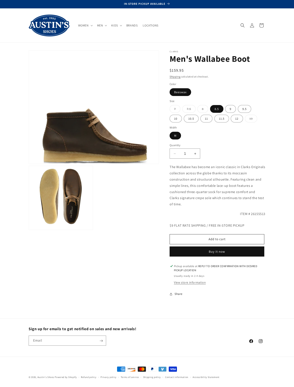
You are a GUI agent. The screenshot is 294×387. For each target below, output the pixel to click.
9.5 (244, 109)
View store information (190, 282)
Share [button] (179, 294)
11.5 (221, 119)
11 (206, 119)
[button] (85, 25)
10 (175, 119)
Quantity (175, 145)
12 (236, 119)
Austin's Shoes (46, 377)
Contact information (176, 376)
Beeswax (180, 92)
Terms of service (130, 376)
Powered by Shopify (66, 377)
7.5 (191, 110)
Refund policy (88, 376)
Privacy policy (108, 376)
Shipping (175, 76)
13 (253, 119)
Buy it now (217, 251)
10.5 (191, 119)
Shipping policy (152, 376)
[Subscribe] (101, 341)
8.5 (217, 109)
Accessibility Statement (206, 376)
